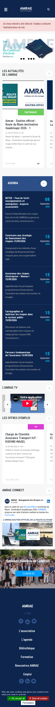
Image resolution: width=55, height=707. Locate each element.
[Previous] (7, 404)
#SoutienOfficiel (30, 507)
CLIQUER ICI (29, 573)
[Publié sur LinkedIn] (48, 501)
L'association (27, 631)
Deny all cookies (39, 698)
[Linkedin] (27, 621)
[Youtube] (34, 621)
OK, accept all (18, 698)
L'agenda (27, 639)
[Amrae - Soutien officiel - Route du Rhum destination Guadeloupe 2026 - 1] (23, 124)
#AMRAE (42, 509)
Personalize (28, 702)
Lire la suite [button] (10, 515)
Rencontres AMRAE (27, 665)
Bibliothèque (27, 648)
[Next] (47, 404)
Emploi (27, 674)
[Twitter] (20, 621)
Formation (27, 657)
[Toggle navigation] (5, 9)
